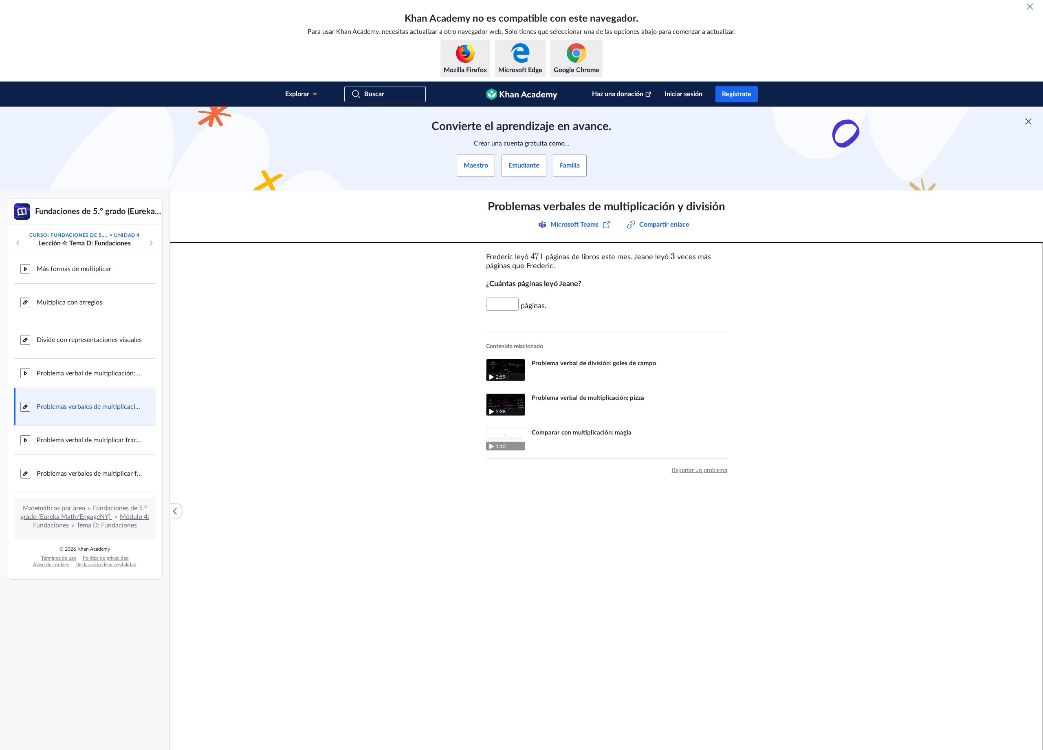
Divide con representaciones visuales (89, 340)
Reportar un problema (699, 470)
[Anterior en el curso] (18, 243)
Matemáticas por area (54, 508)
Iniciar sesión (683, 94)
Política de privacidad (106, 558)
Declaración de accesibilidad (105, 564)
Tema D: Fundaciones (107, 525)
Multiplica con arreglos (69, 302)
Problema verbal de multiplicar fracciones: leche (90, 440)
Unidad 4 (127, 235)
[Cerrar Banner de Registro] (1028, 121)
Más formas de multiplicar (74, 269)
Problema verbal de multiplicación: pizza (90, 373)
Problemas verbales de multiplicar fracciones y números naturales (90, 473)
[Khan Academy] (521, 94)
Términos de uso (58, 558)
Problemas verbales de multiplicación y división (90, 407)
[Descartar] (1029, 6)
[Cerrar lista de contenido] (176, 511)
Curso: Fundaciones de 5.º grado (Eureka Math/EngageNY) (68, 235)
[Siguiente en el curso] (151, 243)
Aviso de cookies (51, 564)
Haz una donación (617, 94)
